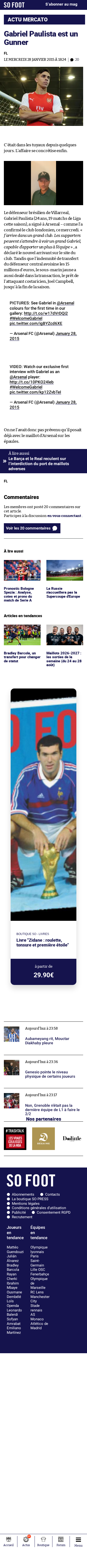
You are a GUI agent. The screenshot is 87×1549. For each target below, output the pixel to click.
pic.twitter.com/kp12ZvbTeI (35, 392)
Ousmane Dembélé (14, 1294)
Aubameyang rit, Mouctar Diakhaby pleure (40, 1024)
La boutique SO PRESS (30, 1199)
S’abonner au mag (61, 4)
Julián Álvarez (13, 1258)
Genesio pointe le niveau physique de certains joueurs (43, 1059)
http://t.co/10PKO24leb (32, 382)
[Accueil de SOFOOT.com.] (14, 5)
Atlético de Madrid (39, 1326)
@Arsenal (65, 303)
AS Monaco (37, 1316)
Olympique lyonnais (39, 1249)
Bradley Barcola (13, 1267)
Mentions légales (26, 1203)
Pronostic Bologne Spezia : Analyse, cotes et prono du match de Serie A (20, 568)
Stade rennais (36, 1307)
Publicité (19, 1212)
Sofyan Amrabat (14, 1321)
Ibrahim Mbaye (13, 1285)
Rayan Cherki (12, 1276)
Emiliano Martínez (14, 1330)
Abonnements (23, 1194)
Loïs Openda (13, 1303)
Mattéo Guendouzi (15, 1249)
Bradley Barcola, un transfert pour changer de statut (20, 631)
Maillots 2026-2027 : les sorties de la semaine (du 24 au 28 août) (64, 633)
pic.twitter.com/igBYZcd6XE (36, 323)
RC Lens (37, 1292)
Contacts (52, 1194)
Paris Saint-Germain (37, 1260)
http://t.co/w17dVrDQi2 (46, 313)
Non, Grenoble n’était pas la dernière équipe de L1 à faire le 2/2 (41, 1092)
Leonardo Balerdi (14, 1312)
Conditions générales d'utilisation (39, 1208)
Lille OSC (37, 1269)
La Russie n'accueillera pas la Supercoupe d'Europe (64, 566)
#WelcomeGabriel (26, 318)
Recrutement (22, 1217)
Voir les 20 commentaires (28, 528)
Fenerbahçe (39, 1274)
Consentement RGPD (54, 1212)
